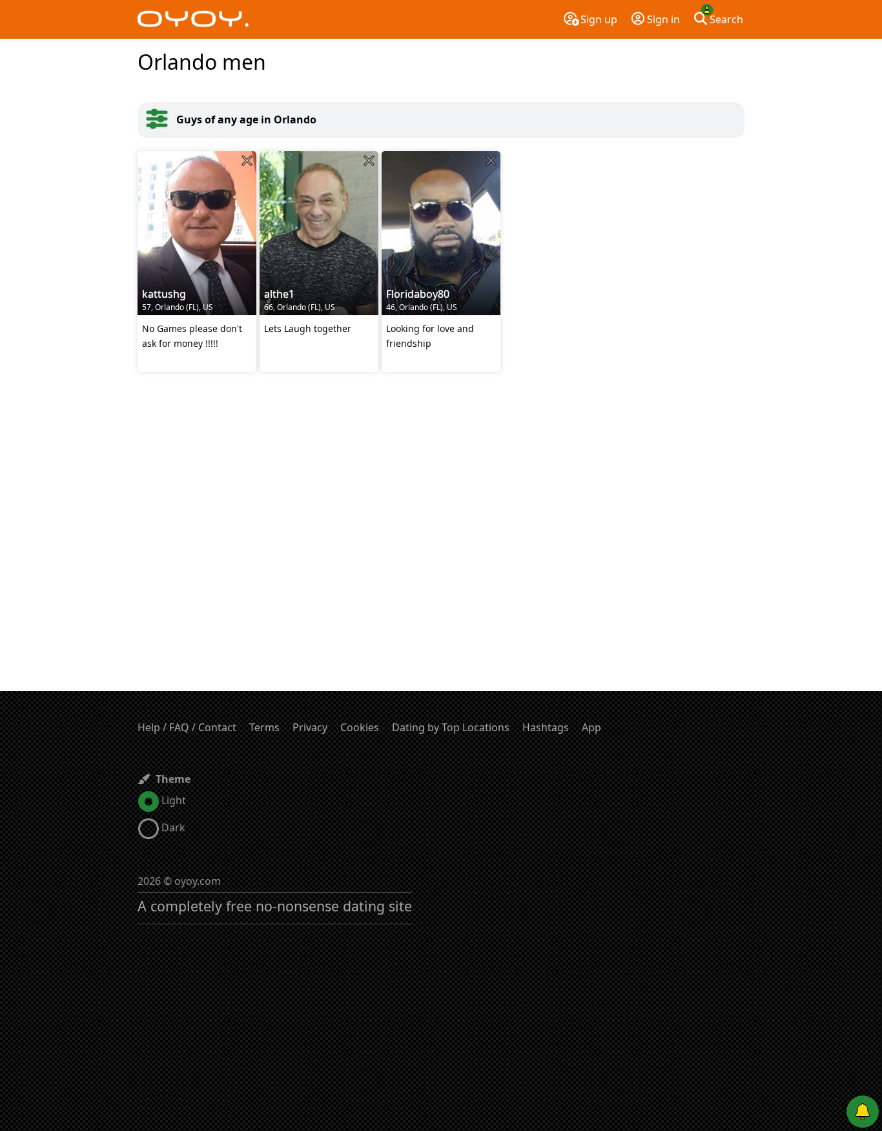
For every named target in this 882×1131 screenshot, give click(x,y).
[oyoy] (193, 19)
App (591, 727)
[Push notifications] (862, 1111)
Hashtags (545, 727)
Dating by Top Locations (450, 727)
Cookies (359, 727)
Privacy (309, 727)
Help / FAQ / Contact (187, 727)
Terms (264, 727)
